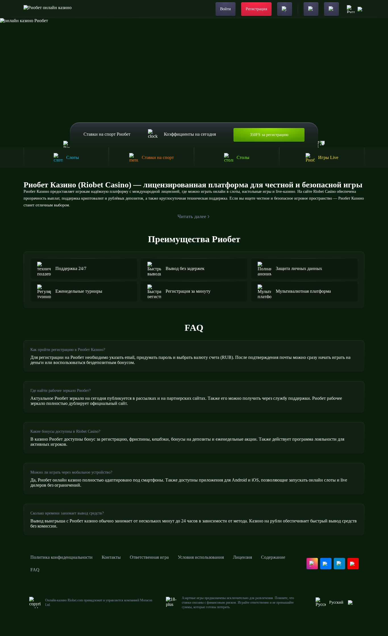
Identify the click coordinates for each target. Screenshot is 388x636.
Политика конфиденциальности (61, 557)
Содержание (273, 557)
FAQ (34, 569)
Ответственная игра (149, 557)
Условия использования (201, 557)
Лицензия (242, 557)
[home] (48, 9)
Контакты (111, 557)
